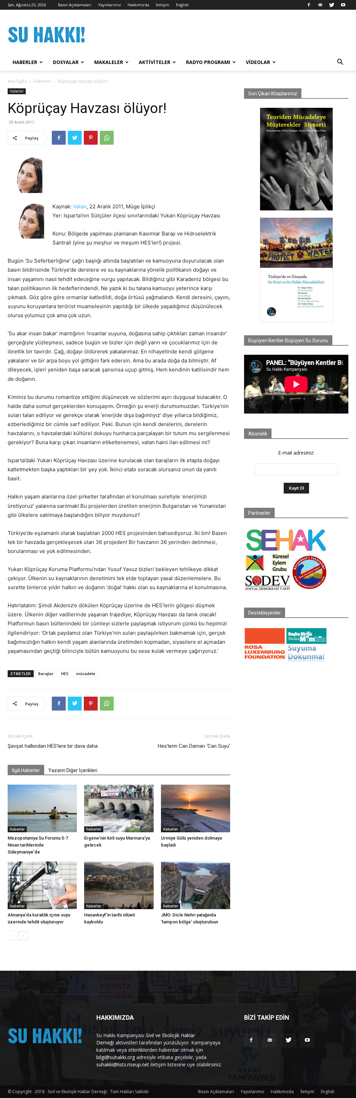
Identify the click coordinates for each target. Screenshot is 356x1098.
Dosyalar (66, 62)
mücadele (85, 673)
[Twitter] (331, 5)
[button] (340, 62)
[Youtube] (343, 5)
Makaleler (108, 62)
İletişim (162, 4)
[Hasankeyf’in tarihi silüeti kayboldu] (118, 885)
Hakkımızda (138, 4)
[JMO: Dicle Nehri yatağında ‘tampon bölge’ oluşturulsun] (195, 885)
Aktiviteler (154, 62)
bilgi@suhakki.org (115, 1057)
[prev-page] (12, 935)
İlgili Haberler (26, 770)
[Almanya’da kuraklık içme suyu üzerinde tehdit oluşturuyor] (42, 885)
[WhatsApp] (107, 138)
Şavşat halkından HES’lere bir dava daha (53, 746)
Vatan (80, 206)
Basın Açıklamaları (74, 4)
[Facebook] (309, 5)
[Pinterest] (91, 138)
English (182, 4)
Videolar (258, 62)
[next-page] (23, 935)
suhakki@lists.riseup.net (122, 1064)
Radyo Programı (208, 62)
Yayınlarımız (109, 4)
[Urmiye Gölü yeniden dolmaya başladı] (195, 808)
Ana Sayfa (17, 81)
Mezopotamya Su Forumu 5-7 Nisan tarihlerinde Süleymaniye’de (38, 845)
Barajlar (46, 673)
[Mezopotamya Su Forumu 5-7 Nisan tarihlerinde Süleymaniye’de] (42, 808)
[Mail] (320, 5)
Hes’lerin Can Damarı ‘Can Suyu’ (194, 746)
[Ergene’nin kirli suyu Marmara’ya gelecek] (118, 808)
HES (64, 673)
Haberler (25, 62)
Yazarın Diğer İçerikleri (72, 770)
